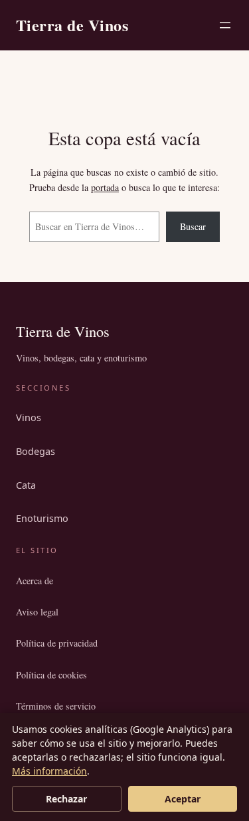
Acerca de (34, 580)
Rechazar (66, 798)
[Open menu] (225, 25)
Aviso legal (37, 611)
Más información (49, 771)
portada (105, 187)
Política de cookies (51, 674)
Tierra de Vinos (72, 24)
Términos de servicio (56, 706)
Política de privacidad (57, 643)
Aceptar (183, 798)
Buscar (193, 226)
